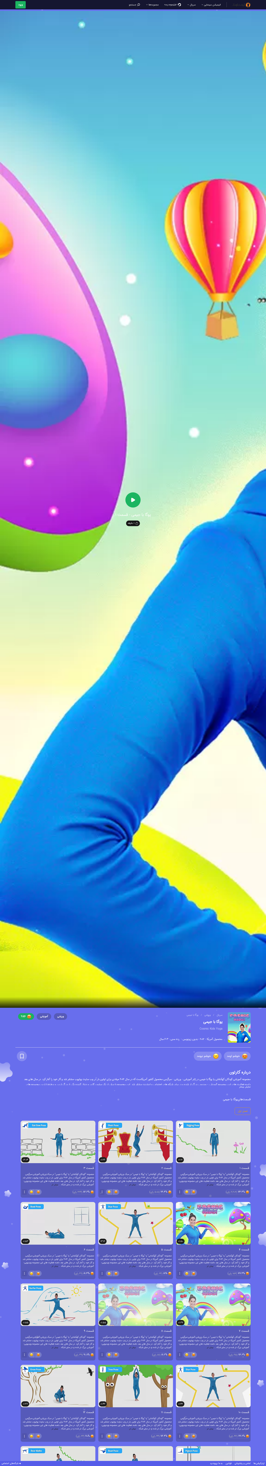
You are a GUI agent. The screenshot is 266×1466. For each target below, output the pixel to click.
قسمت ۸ (166, 1331)
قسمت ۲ (167, 1168)
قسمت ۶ (89, 1250)
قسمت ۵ (166, 1250)
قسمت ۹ (89, 1331)
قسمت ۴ (244, 1250)
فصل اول (243, 1111)
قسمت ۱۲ (88, 1412)
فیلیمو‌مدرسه (170, 5)
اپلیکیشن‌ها (259, 1463)
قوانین (228, 1463)
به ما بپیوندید (216, 1463)
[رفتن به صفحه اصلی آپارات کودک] (242, 4)
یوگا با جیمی (193, 1015)
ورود (20, 5)
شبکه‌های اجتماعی (9, 1463)
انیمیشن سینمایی (212, 5)
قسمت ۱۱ (166, 1412)
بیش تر (210, 1184)
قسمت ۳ (89, 1168)
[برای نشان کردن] (22, 1056)
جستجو (133, 5)
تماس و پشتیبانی (243, 1463)
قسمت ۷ (244, 1331)
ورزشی (207, 1015)
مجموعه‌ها (153, 5)
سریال (192, 5)
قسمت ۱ (244, 1168)
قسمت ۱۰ (243, 1412)
